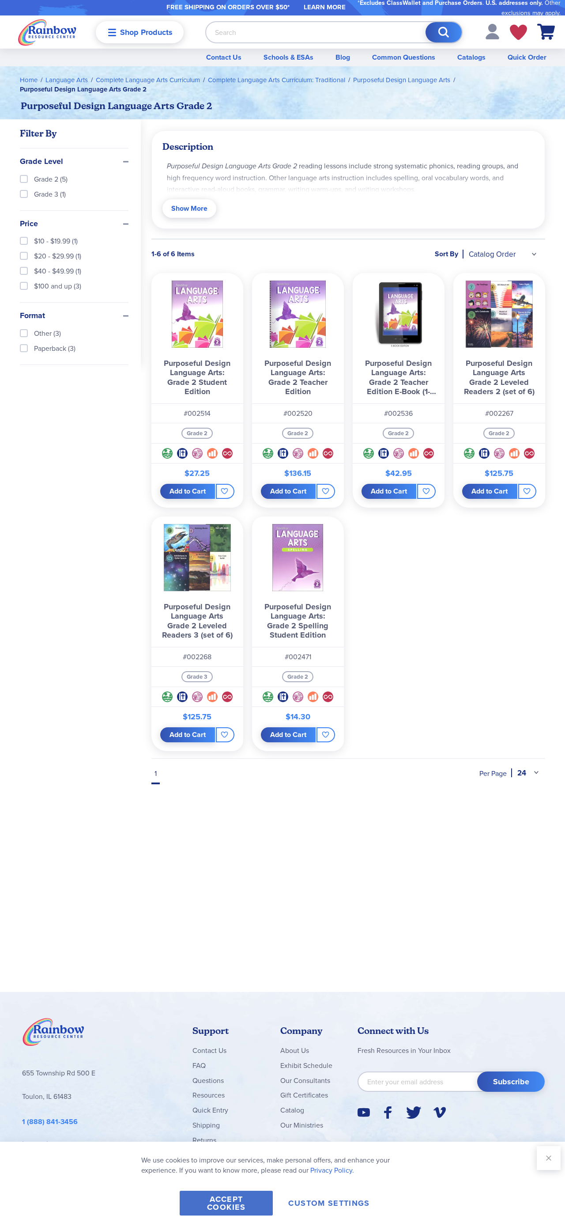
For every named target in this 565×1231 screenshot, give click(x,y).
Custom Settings (328, 1203)
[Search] (444, 32)
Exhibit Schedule (306, 1065)
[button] (492, 31)
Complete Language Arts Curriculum (148, 79)
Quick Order (527, 57)
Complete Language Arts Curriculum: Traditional (276, 79)
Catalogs (471, 57)
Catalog (292, 1110)
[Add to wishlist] (225, 491)
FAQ (199, 1065)
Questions (208, 1080)
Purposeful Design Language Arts (401, 79)
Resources (208, 1095)
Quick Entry (210, 1110)
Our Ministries (301, 1125)
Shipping (206, 1125)
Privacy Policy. (332, 1170)
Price (29, 224)
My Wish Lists (518, 32)
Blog (342, 57)
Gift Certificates (304, 1095)
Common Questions (403, 57)
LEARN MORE (325, 7)
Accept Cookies (226, 1203)
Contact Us (223, 57)
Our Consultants (305, 1080)
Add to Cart (188, 491)
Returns (204, 1140)
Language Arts (66, 79)
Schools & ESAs (288, 57)
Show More (189, 208)
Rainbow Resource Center (53, 1034)
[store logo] (47, 32)
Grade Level (41, 161)
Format (32, 316)
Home (29, 79)
